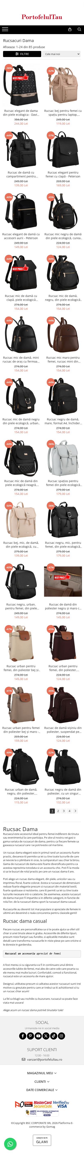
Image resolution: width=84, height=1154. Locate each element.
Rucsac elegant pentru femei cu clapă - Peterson (63, 174)
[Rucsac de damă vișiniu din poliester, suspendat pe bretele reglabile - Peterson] (63, 705)
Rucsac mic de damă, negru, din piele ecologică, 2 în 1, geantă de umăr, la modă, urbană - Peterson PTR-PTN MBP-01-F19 (63, 298)
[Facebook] (22, 1036)
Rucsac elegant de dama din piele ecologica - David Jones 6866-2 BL (21, 113)
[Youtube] (38, 1036)
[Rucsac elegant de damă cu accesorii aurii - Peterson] (21, 211)
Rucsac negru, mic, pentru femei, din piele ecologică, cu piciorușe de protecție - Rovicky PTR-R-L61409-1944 (63, 544)
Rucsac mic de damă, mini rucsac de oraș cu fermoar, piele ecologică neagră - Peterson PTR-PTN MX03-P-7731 (21, 359)
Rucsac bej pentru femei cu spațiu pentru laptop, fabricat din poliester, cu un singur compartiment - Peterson (63, 113)
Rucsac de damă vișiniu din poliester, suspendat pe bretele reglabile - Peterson (63, 730)
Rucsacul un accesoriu (20, 953)
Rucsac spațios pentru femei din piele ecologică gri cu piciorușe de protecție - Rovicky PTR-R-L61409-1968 (63, 483)
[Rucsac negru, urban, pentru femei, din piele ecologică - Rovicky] (21, 581)
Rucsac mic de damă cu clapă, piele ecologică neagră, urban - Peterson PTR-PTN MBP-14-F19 (21, 298)
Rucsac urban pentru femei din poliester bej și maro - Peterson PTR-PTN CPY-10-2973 (21, 730)
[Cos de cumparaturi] (69, 29)
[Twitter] (46, 1036)
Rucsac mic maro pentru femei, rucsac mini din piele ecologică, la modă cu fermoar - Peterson (63, 359)
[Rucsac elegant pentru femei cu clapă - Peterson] (63, 149)
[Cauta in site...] (79, 29)
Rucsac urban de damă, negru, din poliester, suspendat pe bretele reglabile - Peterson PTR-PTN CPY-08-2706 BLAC (21, 791)
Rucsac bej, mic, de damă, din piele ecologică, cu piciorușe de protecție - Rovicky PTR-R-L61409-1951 (21, 544)
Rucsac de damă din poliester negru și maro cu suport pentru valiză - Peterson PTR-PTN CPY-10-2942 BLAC (63, 606)
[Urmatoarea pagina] (75, 811)
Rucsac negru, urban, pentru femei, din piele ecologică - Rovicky (21, 606)
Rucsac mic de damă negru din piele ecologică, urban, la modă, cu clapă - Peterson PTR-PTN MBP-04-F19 (21, 421)
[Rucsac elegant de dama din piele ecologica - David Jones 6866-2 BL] (21, 85)
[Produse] (5, 30)
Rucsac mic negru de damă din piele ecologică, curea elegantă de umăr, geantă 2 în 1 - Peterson (63, 236)
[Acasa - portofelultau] (42, 17)
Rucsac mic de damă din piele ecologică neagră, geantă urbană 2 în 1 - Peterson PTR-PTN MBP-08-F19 (21, 483)
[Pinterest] (30, 1036)
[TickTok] (53, 1036)
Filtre (24, 54)
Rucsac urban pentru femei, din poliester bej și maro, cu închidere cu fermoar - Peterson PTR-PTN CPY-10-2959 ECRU (21, 668)
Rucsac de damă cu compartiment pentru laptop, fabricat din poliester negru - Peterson (21, 174)
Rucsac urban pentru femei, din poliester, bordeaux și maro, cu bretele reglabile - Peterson (63, 668)
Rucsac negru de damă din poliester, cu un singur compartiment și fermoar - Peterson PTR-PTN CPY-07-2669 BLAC (63, 791)
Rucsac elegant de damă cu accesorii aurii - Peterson (21, 236)
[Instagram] (61, 1036)
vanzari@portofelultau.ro (44, 1059)
